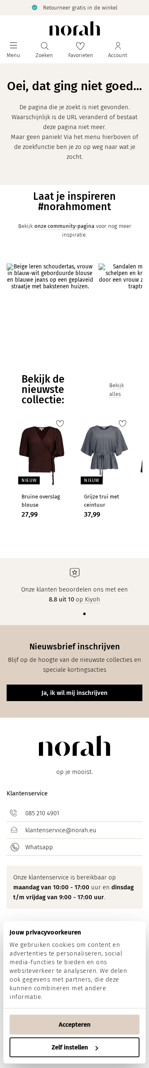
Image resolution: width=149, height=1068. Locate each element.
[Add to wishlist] (60, 423)
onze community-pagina (64, 226)
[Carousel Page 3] (78, 614)
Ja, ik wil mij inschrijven (74, 693)
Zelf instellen (70, 1047)
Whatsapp (39, 847)
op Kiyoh (88, 599)
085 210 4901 (42, 813)
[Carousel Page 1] (64, 614)
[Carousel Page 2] (71, 614)
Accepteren (75, 1024)
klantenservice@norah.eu (60, 830)
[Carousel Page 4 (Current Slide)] (84, 614)
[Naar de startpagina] (74, 28)
